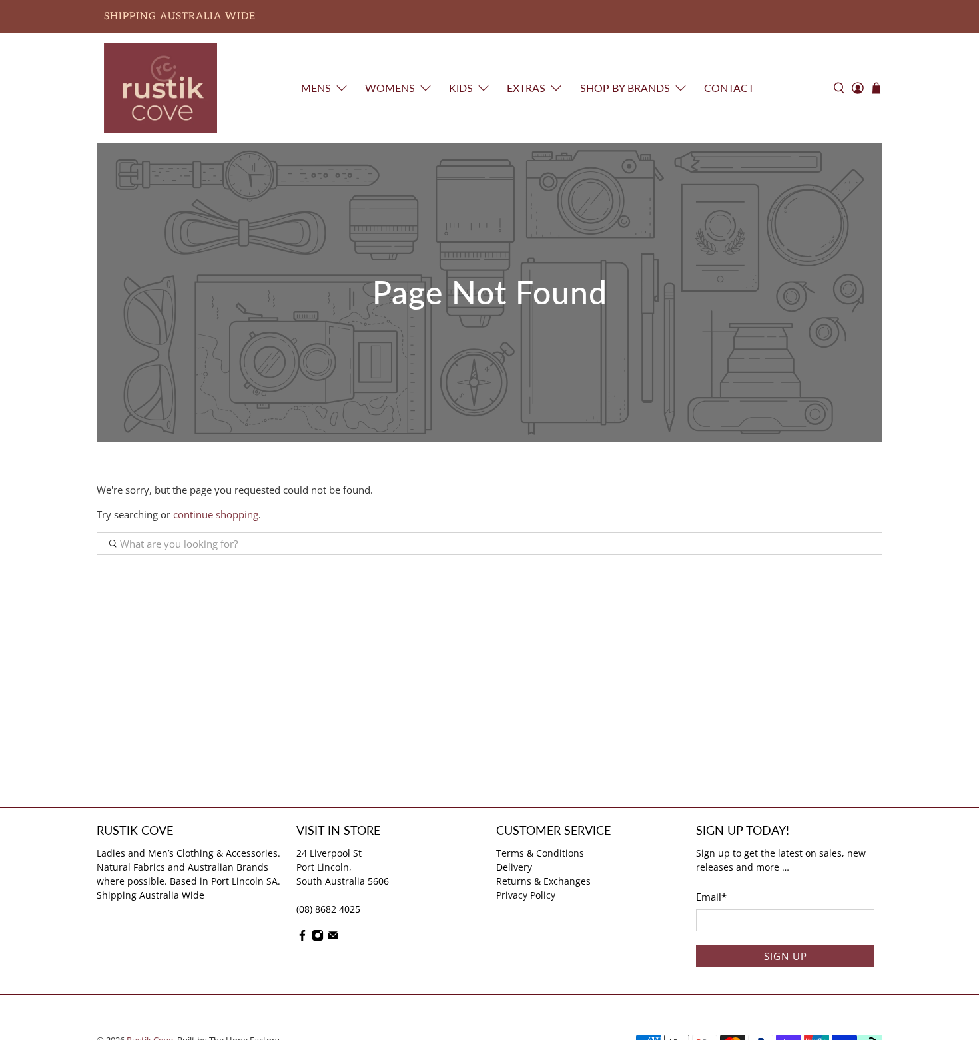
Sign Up (785, 956)
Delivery (514, 867)
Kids (461, 87)
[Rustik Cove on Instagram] (318, 937)
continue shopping (215, 514)
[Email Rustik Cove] (333, 937)
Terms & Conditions (540, 853)
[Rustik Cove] (160, 88)
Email (711, 896)
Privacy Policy (525, 895)
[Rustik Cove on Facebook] (302, 937)
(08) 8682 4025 (328, 909)
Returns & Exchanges (543, 881)
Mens (316, 87)
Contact (729, 87)
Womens (390, 87)
